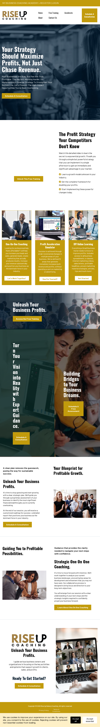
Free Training (53, 12)
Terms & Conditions (56, 710)
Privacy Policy (44, 710)
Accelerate (69, 12)
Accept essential (90, 720)
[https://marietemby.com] (14, 15)
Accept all (75, 720)
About (40, 17)
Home (40, 12)
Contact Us (53, 17)
